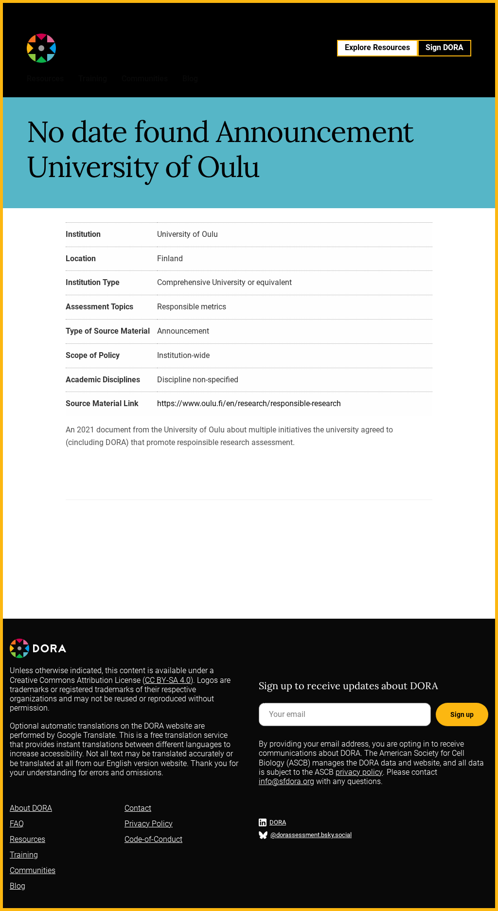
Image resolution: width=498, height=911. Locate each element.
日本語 (408, 24)
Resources (45, 78)
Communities (145, 78)
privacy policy (359, 772)
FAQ (17, 823)
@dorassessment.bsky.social (311, 835)
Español (208, 24)
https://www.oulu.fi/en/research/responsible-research (249, 403)
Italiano (289, 24)
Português (318, 24)
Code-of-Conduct (153, 839)
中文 (387, 24)
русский (349, 24)
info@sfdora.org (286, 781)
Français (236, 24)
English (182, 24)
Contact (137, 808)
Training (92, 78)
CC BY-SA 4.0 (168, 680)
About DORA (31, 808)
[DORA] (69, 48)
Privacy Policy (148, 823)
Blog (190, 78)
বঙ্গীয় (371, 24)
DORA (277, 822)
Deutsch (263, 24)
